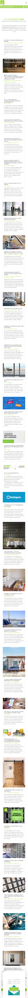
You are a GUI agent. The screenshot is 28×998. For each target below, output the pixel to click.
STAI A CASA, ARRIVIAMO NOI (11, 473)
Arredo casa (6, 310)
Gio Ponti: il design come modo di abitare (13, 41)
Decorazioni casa (7, 276)
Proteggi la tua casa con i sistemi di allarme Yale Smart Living (13, 712)
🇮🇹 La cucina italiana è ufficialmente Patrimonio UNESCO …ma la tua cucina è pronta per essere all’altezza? (14, 77)
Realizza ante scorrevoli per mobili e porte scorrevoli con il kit (13, 969)
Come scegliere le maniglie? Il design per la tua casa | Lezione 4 (13, 120)
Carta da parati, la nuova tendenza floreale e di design (12, 552)
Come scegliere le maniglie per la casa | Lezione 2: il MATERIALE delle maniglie (14, 896)
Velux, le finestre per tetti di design (12, 184)
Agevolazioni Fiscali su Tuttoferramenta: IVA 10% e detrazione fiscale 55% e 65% (12, 740)
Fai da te (11, 310)
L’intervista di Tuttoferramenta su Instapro (13, 505)
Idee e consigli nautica (15, 632)
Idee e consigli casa (15, 42)
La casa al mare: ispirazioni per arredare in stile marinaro (12, 680)
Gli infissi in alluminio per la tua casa (13, 380)
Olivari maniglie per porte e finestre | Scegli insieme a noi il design (13, 273)
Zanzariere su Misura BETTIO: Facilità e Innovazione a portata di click (13, 140)
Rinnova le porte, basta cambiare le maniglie (13, 861)
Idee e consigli (7, 42)
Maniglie (21, 42)
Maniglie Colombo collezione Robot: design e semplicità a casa (13, 252)
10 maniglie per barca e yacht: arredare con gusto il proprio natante (13, 934)
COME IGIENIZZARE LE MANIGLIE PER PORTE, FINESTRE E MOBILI (13, 412)
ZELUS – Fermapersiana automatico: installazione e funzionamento (12, 101)
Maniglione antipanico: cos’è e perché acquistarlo (13, 219)
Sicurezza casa (18, 221)
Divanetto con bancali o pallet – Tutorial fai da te (13, 594)
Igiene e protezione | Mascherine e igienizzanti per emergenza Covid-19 (14, 447)
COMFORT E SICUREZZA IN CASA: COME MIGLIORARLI (14, 326)
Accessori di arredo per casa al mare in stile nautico (13, 630)
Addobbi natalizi (15, 80)
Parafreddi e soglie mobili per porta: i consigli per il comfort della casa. (13, 346)
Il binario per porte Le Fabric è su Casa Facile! (13, 790)
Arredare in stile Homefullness (13, 308)
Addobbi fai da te (7, 80)
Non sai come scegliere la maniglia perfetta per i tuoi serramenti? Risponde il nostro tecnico (13, 162)
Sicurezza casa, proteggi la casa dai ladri (13, 826)
